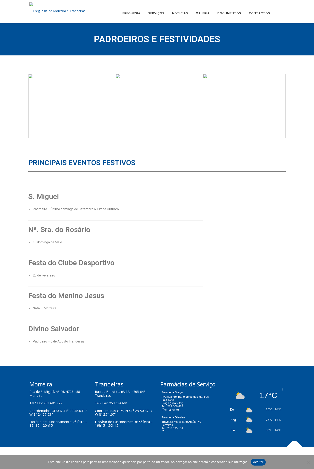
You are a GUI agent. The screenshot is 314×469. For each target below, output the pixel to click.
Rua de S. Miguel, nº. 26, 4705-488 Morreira (54, 393)
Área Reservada (279, 11)
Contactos (259, 13)
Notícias (180, 13)
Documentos (229, 13)
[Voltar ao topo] (294, 447)
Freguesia (131, 13)
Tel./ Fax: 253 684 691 (111, 403)
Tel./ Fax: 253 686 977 (45, 403)
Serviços (156, 13)
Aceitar (258, 462)
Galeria (203, 13)
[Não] (308, 462)
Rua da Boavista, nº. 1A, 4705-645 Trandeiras (120, 393)
